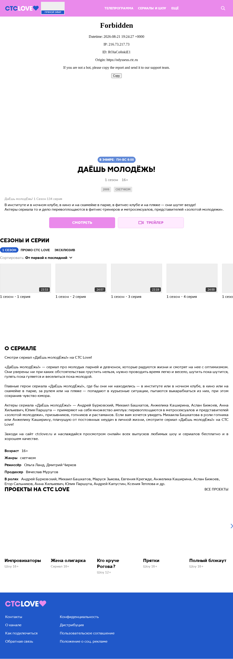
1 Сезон (9, 250)
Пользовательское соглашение (87, 633)
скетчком (123, 189)
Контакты (13, 616)
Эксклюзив (64, 250)
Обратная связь (19, 641)
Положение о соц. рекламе (83, 641)
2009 (106, 189)
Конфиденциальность (79, 616)
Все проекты (216, 489)
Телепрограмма (118, 8)
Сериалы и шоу (152, 8)
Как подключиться (21, 633)
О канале (13, 625)
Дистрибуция (72, 625)
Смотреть (82, 222)
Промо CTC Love (35, 250)
